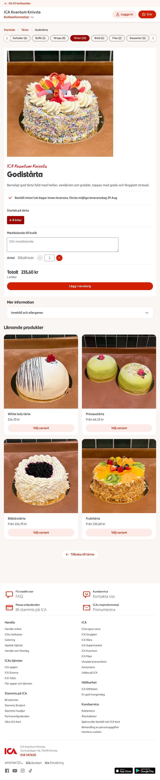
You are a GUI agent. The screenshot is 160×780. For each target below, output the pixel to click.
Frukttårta (93, 518)
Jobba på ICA (89, 672)
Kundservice (90, 704)
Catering (10, 640)
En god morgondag (93, 694)
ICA (84, 622)
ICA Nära (87, 640)
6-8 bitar (16, 220)
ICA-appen (11, 667)
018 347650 (28, 755)
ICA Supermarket (92, 645)
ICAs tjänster (14, 660)
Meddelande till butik (22, 233)
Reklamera (88, 711)
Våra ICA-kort (13, 721)
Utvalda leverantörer (94, 661)
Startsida (9, 30)
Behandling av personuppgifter (100, 727)
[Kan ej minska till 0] (40, 258)
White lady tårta (19, 414)
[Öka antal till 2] (59, 258)
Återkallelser (89, 716)
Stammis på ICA (16, 693)
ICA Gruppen (89, 634)
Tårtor (25, 30)
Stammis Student (15, 705)
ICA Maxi (87, 656)
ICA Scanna (11, 672)
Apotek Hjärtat (14, 645)
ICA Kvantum (89, 651)
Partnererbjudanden (17, 716)
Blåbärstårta (17, 518)
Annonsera (88, 667)
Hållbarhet (89, 682)
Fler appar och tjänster (18, 683)
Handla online (13, 629)
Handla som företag (17, 651)
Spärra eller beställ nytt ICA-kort (101, 721)
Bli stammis (11, 700)
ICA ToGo (10, 678)
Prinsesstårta (95, 414)
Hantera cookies (91, 732)
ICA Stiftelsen (90, 689)
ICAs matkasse (13, 634)
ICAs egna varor (91, 629)
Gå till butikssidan (20, 3)
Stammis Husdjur (15, 711)
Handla (10, 622)
